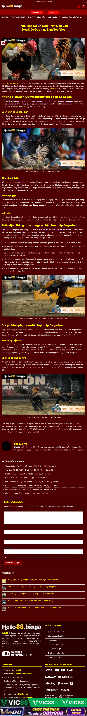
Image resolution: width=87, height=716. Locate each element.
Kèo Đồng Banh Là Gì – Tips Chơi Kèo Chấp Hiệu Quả (26, 493)
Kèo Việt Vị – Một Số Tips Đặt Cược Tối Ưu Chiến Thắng (28, 478)
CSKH (50, 1)
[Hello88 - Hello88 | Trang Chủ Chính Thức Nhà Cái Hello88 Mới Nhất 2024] (12, 6)
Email (6, 538)
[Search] (83, 6)
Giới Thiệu (38, 1)
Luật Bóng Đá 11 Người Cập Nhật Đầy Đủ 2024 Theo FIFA (28, 474)
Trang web (8, 547)
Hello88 (5, 17)
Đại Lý (45, 1)
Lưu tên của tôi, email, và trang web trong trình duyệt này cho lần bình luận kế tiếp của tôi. (41, 557)
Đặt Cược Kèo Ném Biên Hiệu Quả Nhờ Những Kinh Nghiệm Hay (31, 485)
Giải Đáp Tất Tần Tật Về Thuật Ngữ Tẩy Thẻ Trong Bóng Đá (29, 470)
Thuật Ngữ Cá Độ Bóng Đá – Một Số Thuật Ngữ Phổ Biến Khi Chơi (31, 466)
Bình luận (8, 510)
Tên (6, 528)
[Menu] (78, 6)
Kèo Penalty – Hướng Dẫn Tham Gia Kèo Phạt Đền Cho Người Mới (31, 482)
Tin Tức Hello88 (18, 17)
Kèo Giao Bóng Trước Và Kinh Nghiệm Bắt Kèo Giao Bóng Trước (31, 489)
